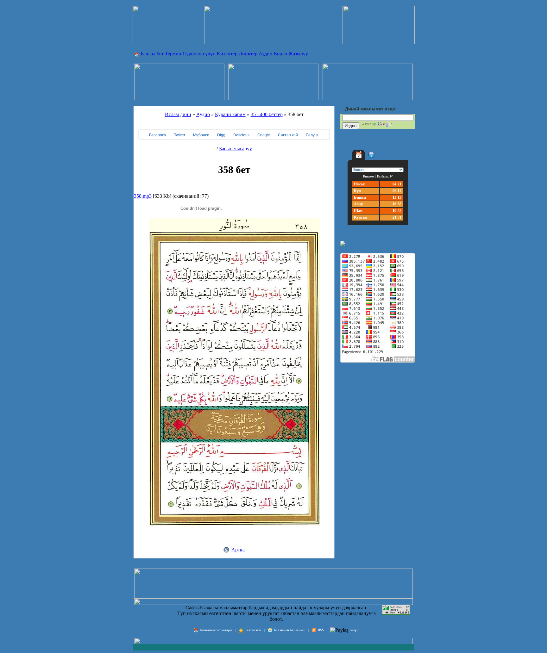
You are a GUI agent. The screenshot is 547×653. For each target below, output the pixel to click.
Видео (280, 53)
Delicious (240, 135)
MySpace (200, 135)
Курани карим (230, 114)
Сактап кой (287, 135)
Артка (238, 549)
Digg (220, 135)
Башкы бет (151, 53)
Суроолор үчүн (199, 53)
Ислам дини (178, 114)
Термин (173, 53)
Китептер (227, 53)
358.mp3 (143, 196)
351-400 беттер (267, 114)
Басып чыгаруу (235, 148)
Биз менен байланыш (289, 630)
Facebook (157, 135)
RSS (321, 630)
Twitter (179, 135)
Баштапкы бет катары (216, 630)
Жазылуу (298, 53)
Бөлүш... (313, 135)
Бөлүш (354, 630)
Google (263, 135)
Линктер (248, 53)
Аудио (265, 53)
